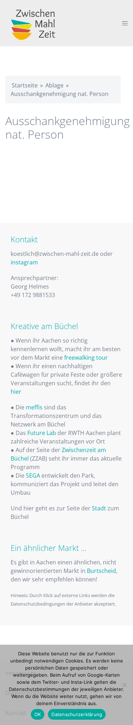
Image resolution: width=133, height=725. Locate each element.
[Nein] (124, 684)
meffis (34, 407)
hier (16, 392)
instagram (24, 262)
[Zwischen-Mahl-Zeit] (34, 22)
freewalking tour (86, 357)
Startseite (25, 85)
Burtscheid (101, 571)
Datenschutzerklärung (76, 714)
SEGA (33, 475)
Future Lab (41, 433)
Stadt (99, 508)
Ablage (54, 85)
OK (37, 714)
